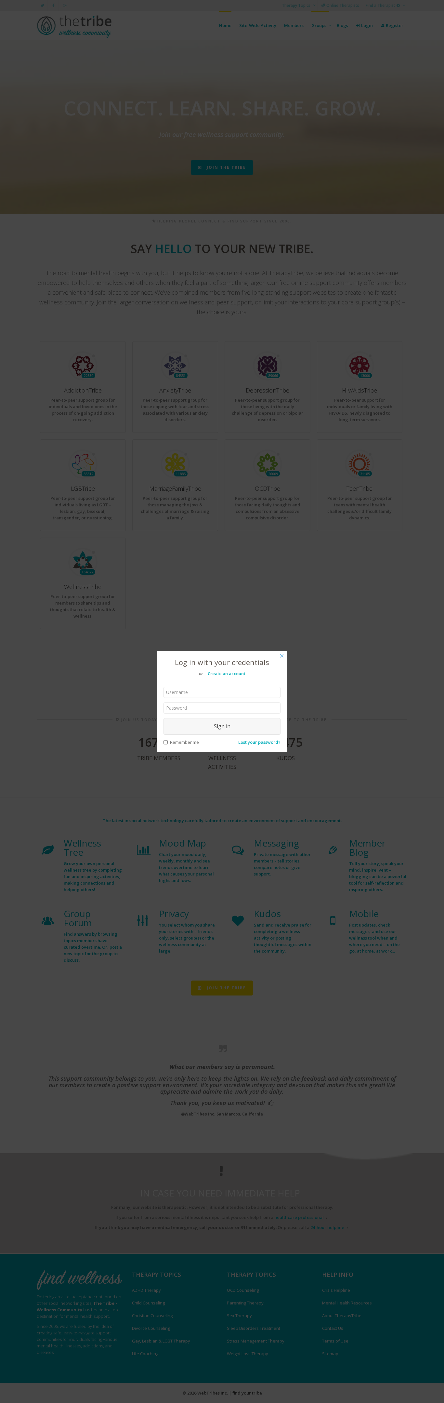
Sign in (222, 726)
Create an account (226, 673)
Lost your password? (259, 742)
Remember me (184, 742)
